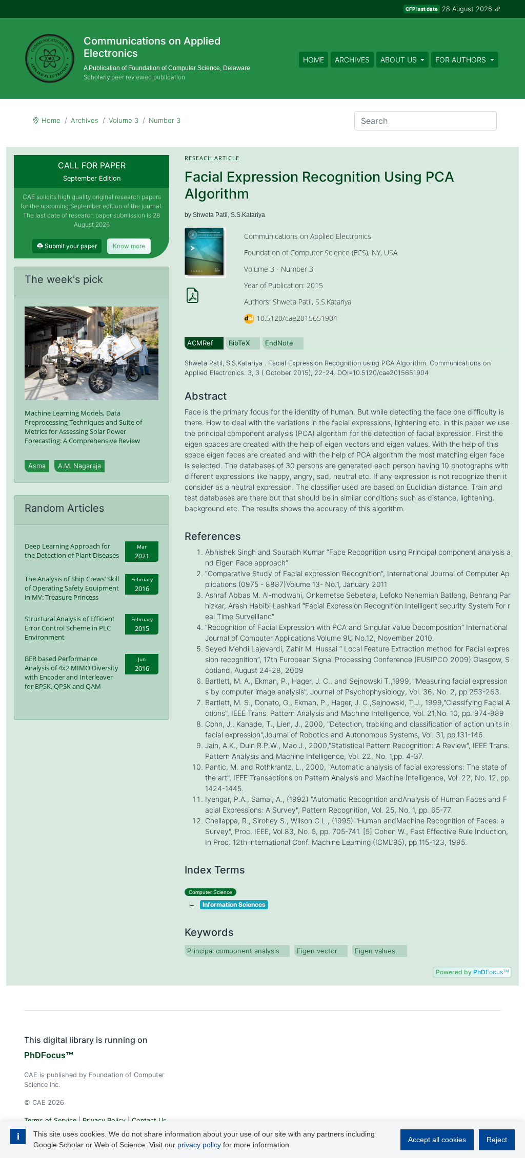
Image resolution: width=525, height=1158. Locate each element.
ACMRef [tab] (200, 343)
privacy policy (199, 1145)
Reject (497, 1139)
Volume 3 (123, 120)
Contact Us (149, 1120)
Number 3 (164, 120)
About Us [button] (399, 59)
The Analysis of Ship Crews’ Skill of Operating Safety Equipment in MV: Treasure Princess (72, 588)
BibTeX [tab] (239, 343)
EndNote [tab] (279, 343)
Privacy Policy (104, 1120)
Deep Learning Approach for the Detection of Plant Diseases (72, 550)
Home (313, 59)
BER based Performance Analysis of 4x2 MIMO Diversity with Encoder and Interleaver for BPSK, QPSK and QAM (71, 672)
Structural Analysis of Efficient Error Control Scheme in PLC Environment (70, 628)
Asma (37, 466)
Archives (352, 59)
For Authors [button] (461, 59)
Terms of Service (50, 1120)
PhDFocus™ (49, 1055)
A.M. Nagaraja (79, 466)
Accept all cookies (437, 1139)
